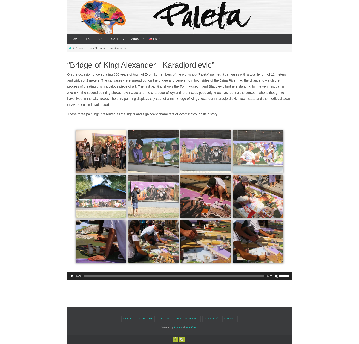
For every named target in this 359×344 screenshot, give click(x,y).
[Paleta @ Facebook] (175, 339)
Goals (127, 318)
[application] (179, 276)
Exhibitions (145, 318)
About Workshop (187, 318)
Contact (230, 318)
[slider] (284, 275)
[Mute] (276, 276)
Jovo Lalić (211, 318)
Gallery (164, 318)
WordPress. (192, 327)
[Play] (72, 276)
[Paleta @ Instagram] (182, 339)
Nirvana (178, 327)
